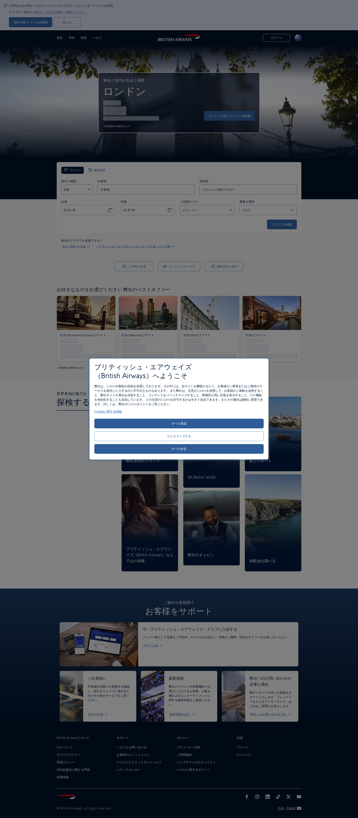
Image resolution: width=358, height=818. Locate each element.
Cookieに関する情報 (108, 411)
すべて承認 (179, 423)
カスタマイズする (179, 436)
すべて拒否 (179, 449)
